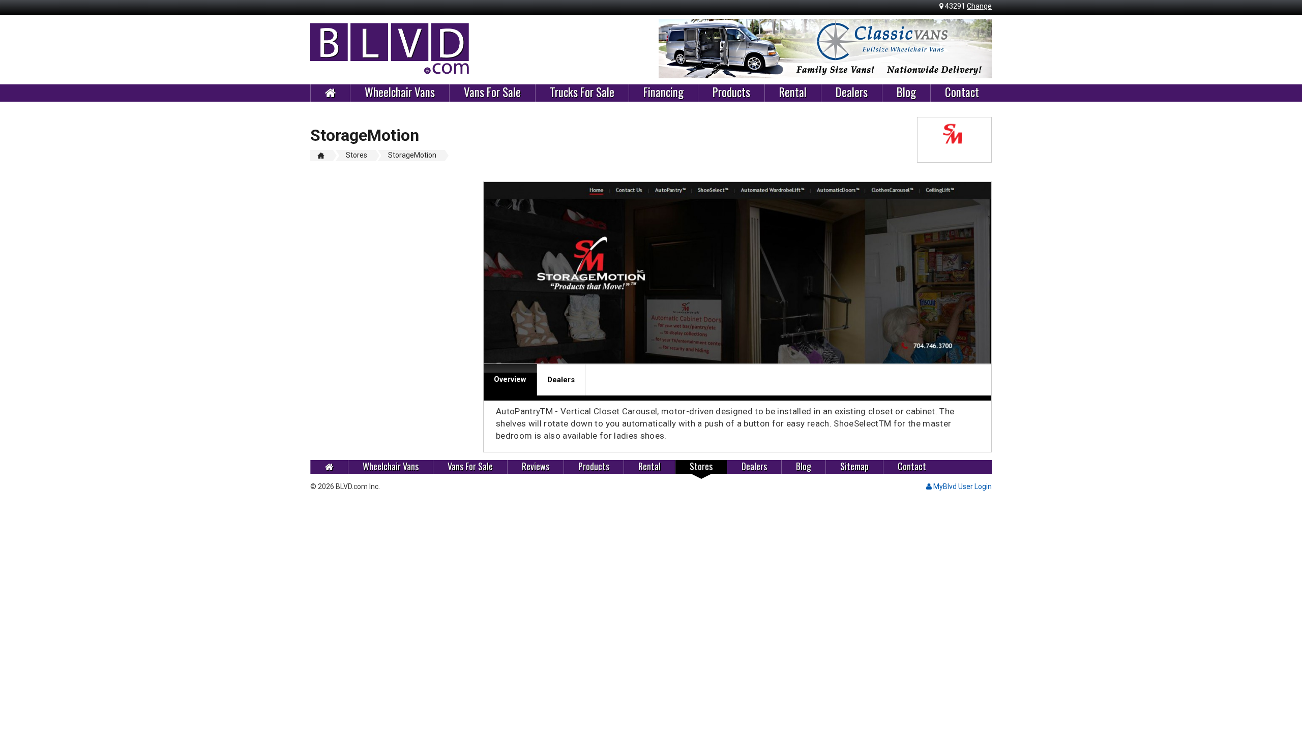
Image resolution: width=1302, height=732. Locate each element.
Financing (663, 92)
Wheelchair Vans (400, 92)
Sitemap (854, 466)
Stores (701, 466)
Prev (672, 49)
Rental (793, 92)
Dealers (852, 92)
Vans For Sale (492, 92)
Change (979, 6)
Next (978, 49)
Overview (510, 379)
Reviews (535, 466)
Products (731, 92)
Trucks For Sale (582, 92)
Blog (906, 92)
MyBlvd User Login (962, 486)
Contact (962, 92)
